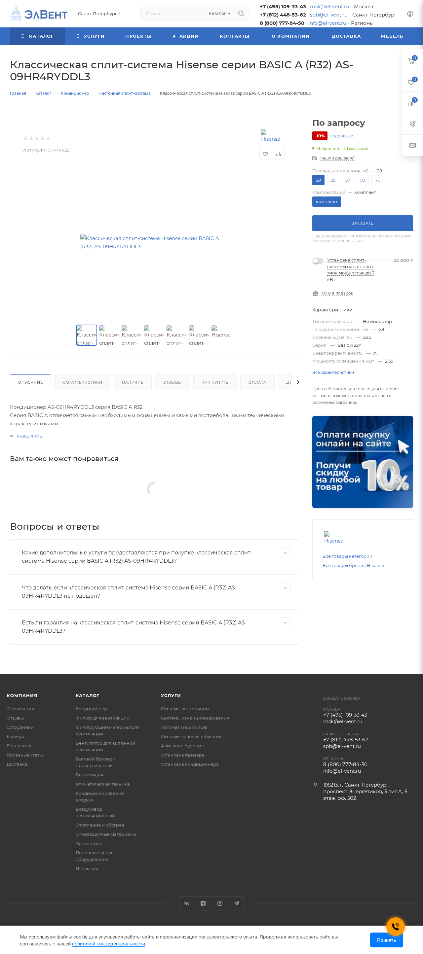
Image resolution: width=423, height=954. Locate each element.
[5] (48, 138)
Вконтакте (186, 903)
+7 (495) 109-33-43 (283, 6)
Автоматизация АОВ (184, 727)
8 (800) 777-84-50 (282, 23)
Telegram (237, 903)
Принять (386, 940)
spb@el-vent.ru (329, 15)
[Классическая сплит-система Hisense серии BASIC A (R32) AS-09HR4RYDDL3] (154, 242)
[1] (25, 138)
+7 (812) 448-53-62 (283, 15)
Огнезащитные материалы (106, 834)
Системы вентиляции (185, 708)
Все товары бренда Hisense (353, 565)
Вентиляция (89, 774)
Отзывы (172, 382)
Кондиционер (91, 708)
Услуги (171, 695)
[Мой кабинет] (410, 15)
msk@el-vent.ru (329, 6)
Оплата (257, 382)
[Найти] (241, 13)
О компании (20, 708)
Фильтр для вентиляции (103, 718)
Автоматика (89, 843)
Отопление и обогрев (100, 825)
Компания (22, 695)
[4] (42, 138)
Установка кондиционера (190, 764)
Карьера (16, 736)
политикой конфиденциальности (108, 943)
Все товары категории (347, 556)
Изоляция (87, 868)
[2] (31, 138)
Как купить (215, 382)
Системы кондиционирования (195, 718)
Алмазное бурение (182, 745)
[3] (36, 138)
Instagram (220, 903)
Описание (30, 382)
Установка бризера (183, 755)
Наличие (132, 382)
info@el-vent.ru (327, 23)
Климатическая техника (103, 784)
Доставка (17, 764)
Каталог (88, 695)
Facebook (203, 903)
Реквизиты (19, 745)
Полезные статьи (26, 755)
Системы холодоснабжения (192, 736)
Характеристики (82, 382)
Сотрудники (20, 727)
